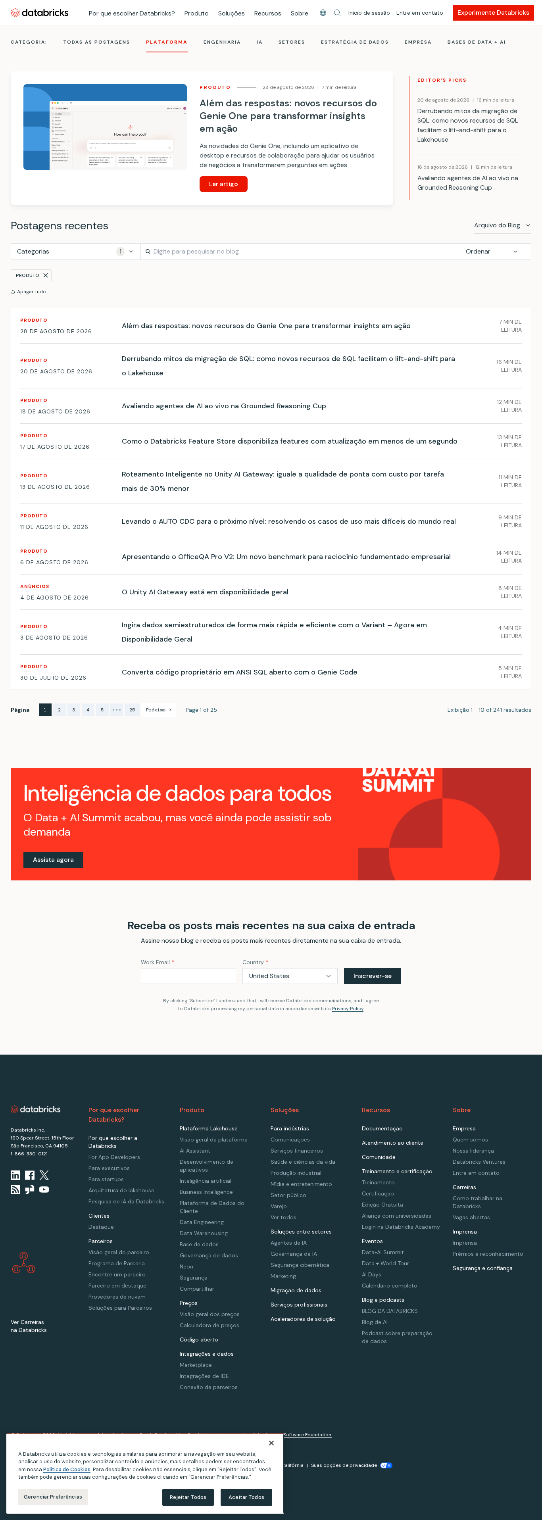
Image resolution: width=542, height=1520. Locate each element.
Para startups (106, 1179)
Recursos (267, 13)
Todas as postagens (96, 42)
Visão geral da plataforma (214, 1139)
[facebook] (30, 1175)
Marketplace (196, 1364)
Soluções (231, 13)
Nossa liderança (473, 1150)
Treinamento (378, 1182)
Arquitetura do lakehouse (121, 1190)
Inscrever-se (373, 976)
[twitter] (44, 1175)
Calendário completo (389, 1285)
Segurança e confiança (483, 1268)
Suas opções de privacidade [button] (344, 1465)
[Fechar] (271, 1443)
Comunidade (379, 1157)
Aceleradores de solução (303, 1318)
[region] (145, 1474)
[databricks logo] (36, 1109)
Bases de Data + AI (477, 42)
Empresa (418, 42)
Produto (197, 13)
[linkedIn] (15, 1175)
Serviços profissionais (299, 1304)
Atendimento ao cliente (392, 1142)
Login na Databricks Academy (401, 1226)
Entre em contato (419, 12)
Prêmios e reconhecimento (488, 1253)
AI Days (371, 1274)
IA (260, 42)
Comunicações (290, 1139)
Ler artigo (223, 184)
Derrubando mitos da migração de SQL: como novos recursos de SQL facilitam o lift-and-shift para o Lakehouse (467, 125)
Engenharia (222, 42)
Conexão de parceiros (209, 1387)
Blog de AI (375, 1322)
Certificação (378, 1193)
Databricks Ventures (479, 1161)
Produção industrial (296, 1172)
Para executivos (109, 1168)
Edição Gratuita (382, 1204)
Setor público (288, 1195)
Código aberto (199, 1339)
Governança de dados (209, 1255)
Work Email (157, 962)
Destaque (101, 1226)
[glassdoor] (30, 1189)
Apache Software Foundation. (298, 1435)
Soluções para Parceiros (120, 1307)
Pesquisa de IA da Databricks (126, 1201)
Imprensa (465, 1242)
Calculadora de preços (209, 1325)
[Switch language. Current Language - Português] (323, 12)
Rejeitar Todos (188, 1497)
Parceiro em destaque (117, 1285)
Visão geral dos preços (210, 1314)
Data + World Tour (385, 1263)
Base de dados (199, 1244)
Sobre (299, 13)
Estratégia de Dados (355, 42)
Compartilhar (197, 1288)
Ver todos (283, 1217)
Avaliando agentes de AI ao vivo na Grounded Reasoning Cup (467, 183)
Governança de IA (294, 1253)
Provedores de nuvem (117, 1296)
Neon (186, 1266)
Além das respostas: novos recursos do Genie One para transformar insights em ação (288, 116)
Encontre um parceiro (117, 1274)
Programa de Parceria (116, 1263)
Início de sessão (369, 12)
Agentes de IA (289, 1242)
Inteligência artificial (205, 1180)
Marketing (283, 1276)
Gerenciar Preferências (53, 1496)
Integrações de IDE (204, 1376)
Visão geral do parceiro (118, 1252)
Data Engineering (202, 1222)
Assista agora (53, 859)
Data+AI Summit (383, 1252)
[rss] (15, 1189)
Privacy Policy (347, 1008)
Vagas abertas (471, 1217)
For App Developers (114, 1157)
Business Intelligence (206, 1191)
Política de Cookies (66, 1469)
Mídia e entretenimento (301, 1184)
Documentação (382, 1128)
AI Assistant (195, 1150)
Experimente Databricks (493, 12)
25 (132, 710)
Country (255, 962)
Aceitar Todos (246, 1497)
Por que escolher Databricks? (132, 13)
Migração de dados (296, 1290)
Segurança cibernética (300, 1264)
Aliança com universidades (396, 1215)
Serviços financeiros (297, 1150)
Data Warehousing (204, 1233)
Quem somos (470, 1139)
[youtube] (44, 1189)
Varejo (279, 1206)
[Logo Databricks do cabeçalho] (39, 12)
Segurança (194, 1277)
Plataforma (167, 42)
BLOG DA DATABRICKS (390, 1310)
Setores (292, 42)
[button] (337, 12)
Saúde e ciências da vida (303, 1161)
